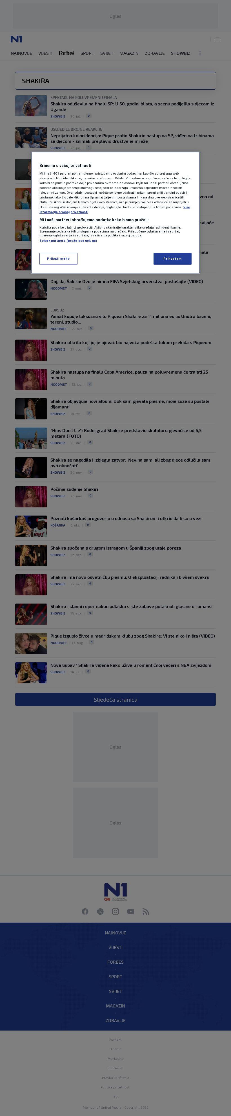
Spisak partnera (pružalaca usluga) (68, 241)
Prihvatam (172, 258)
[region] (115, 212)
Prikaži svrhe (58, 258)
